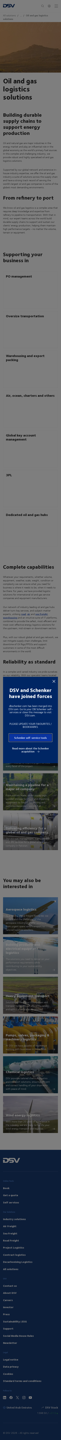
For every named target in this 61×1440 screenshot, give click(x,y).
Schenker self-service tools (30, 738)
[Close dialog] (54, 681)
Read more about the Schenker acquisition (30, 750)
